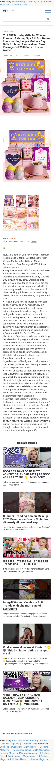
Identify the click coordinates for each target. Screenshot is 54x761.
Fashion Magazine (22, 750)
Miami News (29, 746)
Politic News (13, 756)
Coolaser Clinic (19, 4)
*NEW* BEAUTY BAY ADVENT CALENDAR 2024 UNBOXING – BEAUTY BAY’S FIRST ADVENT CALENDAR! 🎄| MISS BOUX (22, 699)
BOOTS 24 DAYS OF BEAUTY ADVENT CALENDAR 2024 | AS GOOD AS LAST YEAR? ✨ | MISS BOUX (27, 474)
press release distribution (24, 740)
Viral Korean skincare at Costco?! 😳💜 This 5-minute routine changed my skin (27, 650)
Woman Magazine (29, 753)
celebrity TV (34, 1)
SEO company (18, 1)
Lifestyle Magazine (10, 743)
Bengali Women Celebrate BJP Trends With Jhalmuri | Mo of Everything (23, 605)
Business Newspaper (10, 746)
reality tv (43, 740)
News (26, 55)
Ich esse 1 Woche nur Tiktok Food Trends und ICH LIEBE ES (25, 562)
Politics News (19, 759)
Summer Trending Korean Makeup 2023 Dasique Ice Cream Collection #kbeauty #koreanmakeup (26, 519)
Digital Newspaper (41, 750)
